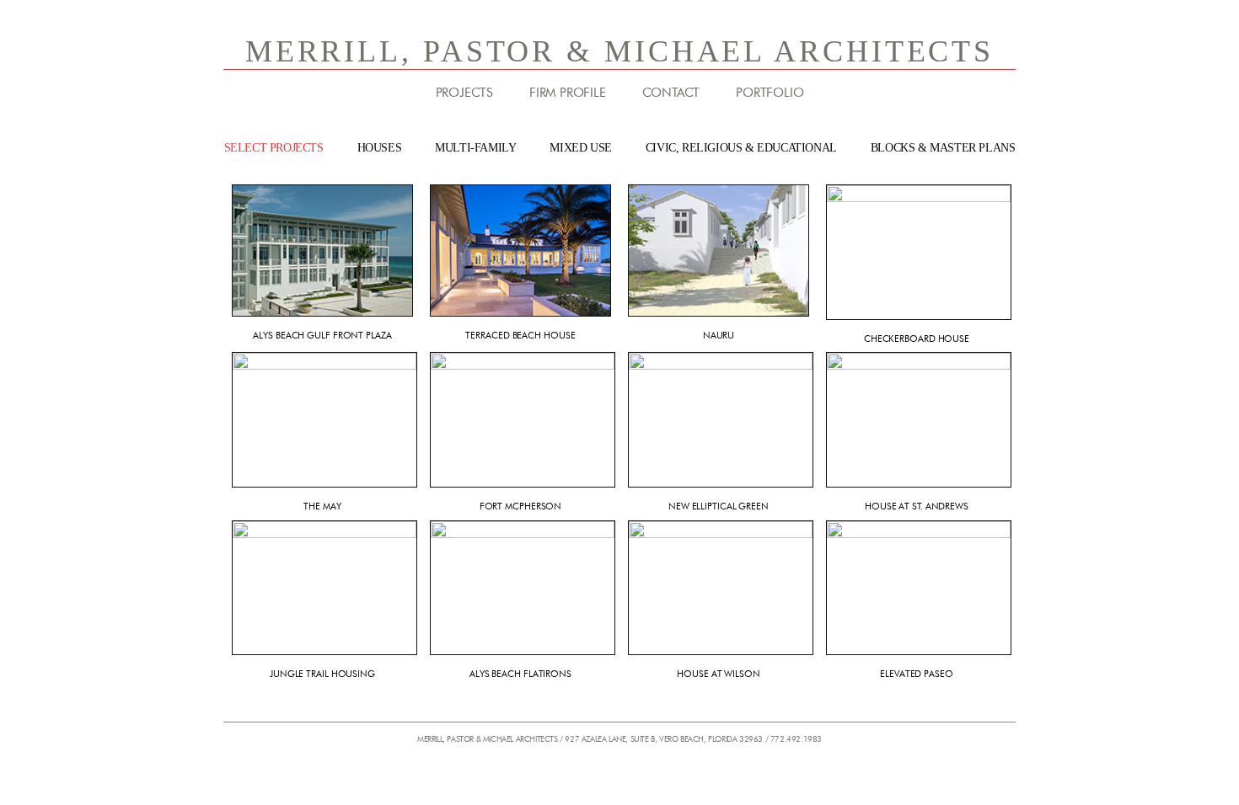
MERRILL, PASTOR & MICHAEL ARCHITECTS (619, 51)
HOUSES (379, 147)
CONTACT (671, 92)
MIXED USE (580, 147)
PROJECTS (464, 92)
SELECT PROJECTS (274, 147)
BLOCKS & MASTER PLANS (943, 147)
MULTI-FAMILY (475, 147)
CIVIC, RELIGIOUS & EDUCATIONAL (741, 147)
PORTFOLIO (769, 92)
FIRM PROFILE (567, 92)
